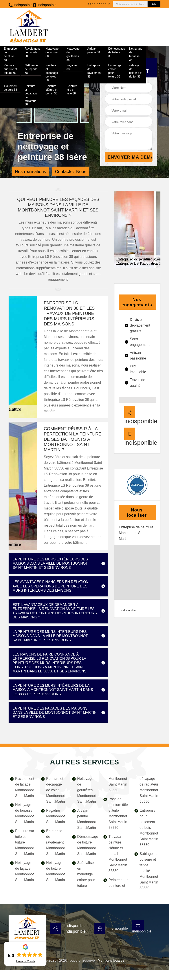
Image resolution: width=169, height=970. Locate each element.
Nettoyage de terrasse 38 (135, 54)
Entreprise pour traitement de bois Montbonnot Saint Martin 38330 (149, 828)
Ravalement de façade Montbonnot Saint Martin (24, 787)
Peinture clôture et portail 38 (51, 89)
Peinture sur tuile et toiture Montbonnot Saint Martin (24, 842)
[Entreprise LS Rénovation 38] (29, 27)
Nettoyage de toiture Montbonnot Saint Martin (55, 871)
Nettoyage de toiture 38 (52, 52)
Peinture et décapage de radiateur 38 (31, 95)
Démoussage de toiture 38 (116, 52)
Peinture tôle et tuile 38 (71, 89)
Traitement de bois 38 (10, 87)
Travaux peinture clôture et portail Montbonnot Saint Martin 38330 (117, 854)
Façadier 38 (71, 67)
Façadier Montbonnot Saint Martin (55, 816)
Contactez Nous (70, 171)
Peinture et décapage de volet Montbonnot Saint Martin (55, 790)
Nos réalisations (30, 171)
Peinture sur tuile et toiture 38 (10, 69)
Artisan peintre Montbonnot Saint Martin (86, 819)
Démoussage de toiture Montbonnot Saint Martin (87, 845)
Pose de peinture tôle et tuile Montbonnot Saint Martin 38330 (118, 813)
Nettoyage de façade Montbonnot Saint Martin (24, 871)
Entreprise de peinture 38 (10, 54)
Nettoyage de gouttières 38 (72, 54)
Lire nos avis (25, 961)
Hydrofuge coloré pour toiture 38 (114, 71)
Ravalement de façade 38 (32, 52)
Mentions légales (111, 960)
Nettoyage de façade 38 (31, 69)
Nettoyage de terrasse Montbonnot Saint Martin (24, 813)
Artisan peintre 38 (93, 50)
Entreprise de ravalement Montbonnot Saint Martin (55, 842)
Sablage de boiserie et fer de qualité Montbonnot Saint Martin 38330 (149, 871)
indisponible (23, 5)
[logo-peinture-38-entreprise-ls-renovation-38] (27, 928)
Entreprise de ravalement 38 (94, 71)
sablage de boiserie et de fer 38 (135, 71)
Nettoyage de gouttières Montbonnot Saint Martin (86, 790)
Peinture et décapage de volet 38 (52, 73)
